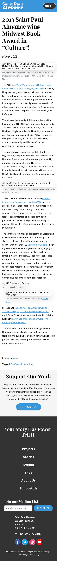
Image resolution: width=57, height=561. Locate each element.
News (15, 358)
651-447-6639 (22, 534)
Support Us (28, 407)
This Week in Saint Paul (22, 364)
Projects (28, 449)
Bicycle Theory (33, 554)
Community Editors (37, 244)
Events (28, 464)
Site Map (46, 551)
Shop (29, 472)
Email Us (36, 534)
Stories (28, 457)
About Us (28, 480)
